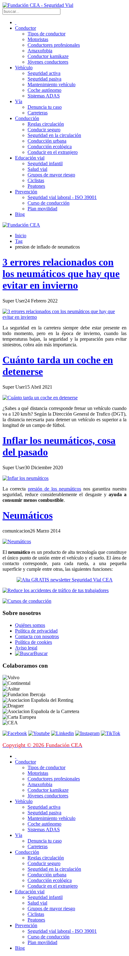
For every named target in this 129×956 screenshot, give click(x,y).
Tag (19, 241)
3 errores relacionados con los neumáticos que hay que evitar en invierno (61, 273)
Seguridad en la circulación (54, 135)
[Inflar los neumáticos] (26, 478)
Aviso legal (26, 647)
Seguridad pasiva (44, 78)
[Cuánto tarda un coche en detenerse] (40, 397)
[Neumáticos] (17, 541)
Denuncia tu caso (45, 107)
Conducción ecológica (50, 146)
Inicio (20, 235)
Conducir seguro (44, 129)
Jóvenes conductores (48, 62)
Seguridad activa (44, 73)
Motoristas (38, 39)
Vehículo (24, 67)
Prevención (26, 191)
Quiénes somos (30, 625)
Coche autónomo (44, 90)
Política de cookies (33, 642)
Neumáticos (28, 515)
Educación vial (29, 157)
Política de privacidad (36, 630)
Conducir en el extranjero (53, 152)
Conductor (25, 28)
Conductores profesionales (54, 45)
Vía (18, 101)
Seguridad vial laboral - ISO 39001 (62, 197)
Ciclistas (36, 180)
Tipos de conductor (46, 33)
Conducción (27, 118)
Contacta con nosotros (37, 636)
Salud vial (37, 169)
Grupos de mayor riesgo (51, 174)
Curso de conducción (49, 203)
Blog (20, 214)
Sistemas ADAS (44, 95)
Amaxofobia (40, 50)
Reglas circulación (46, 124)
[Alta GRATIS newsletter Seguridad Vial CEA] (65, 579)
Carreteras (38, 112)
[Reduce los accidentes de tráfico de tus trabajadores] (64, 590)
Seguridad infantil (45, 163)
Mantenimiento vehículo (51, 84)
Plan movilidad (42, 208)
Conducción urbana (47, 141)
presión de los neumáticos (54, 488)
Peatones (36, 186)
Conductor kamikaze (48, 56)
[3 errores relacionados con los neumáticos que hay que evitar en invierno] (64, 317)
